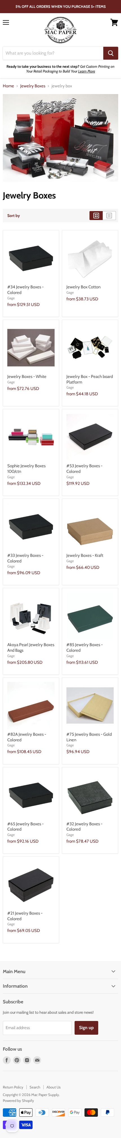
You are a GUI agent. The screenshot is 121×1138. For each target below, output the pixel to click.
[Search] (110, 53)
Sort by (13, 215)
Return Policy (13, 1087)
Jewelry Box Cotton (83, 286)
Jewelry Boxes (32, 86)
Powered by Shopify (18, 1100)
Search (35, 1087)
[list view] (109, 215)
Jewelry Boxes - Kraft (84, 555)
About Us (53, 1087)
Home (8, 86)
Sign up (86, 1027)
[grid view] (96, 215)
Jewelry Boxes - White (26, 376)
